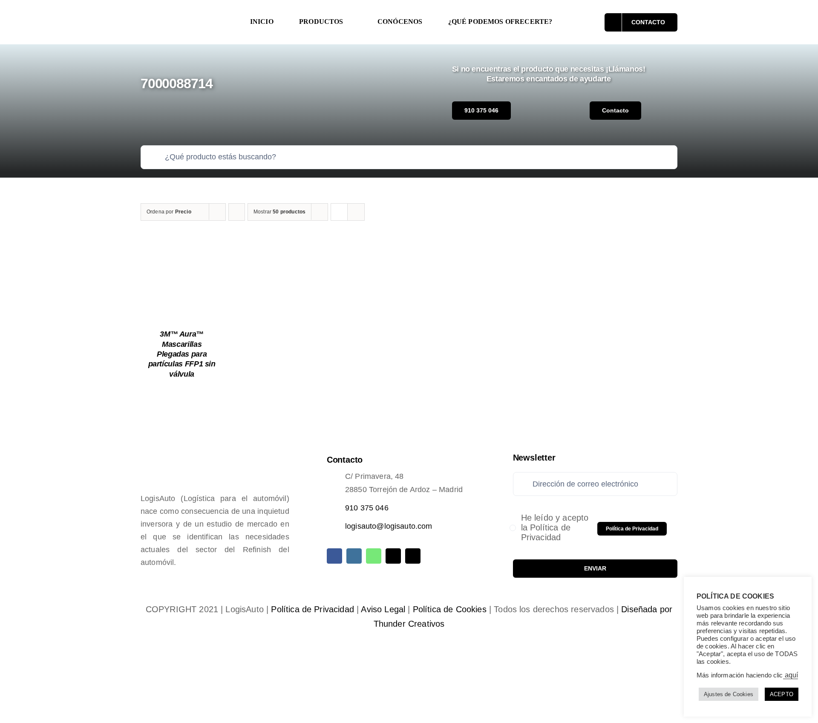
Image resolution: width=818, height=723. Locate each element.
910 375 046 (367, 508)
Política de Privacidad (312, 609)
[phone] (413, 556)
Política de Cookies (450, 609)
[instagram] (354, 556)
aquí (790, 675)
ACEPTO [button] (781, 694)
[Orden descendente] (236, 212)
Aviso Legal (383, 609)
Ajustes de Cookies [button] (728, 694)
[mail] (393, 556)
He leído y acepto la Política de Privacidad (555, 527)
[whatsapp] (373, 556)
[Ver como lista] (356, 212)
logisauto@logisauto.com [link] (388, 526)
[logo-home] (186, 14)
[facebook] (334, 556)
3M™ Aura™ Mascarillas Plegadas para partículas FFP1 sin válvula (182, 354)
